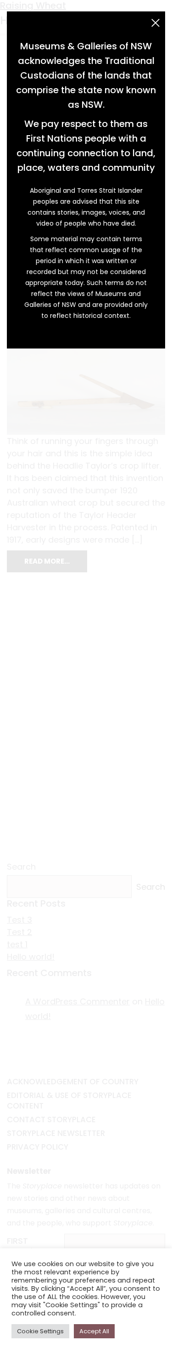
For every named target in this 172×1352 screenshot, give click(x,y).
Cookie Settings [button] (40, 1331)
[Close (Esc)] (155, 22)
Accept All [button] (94, 1331)
